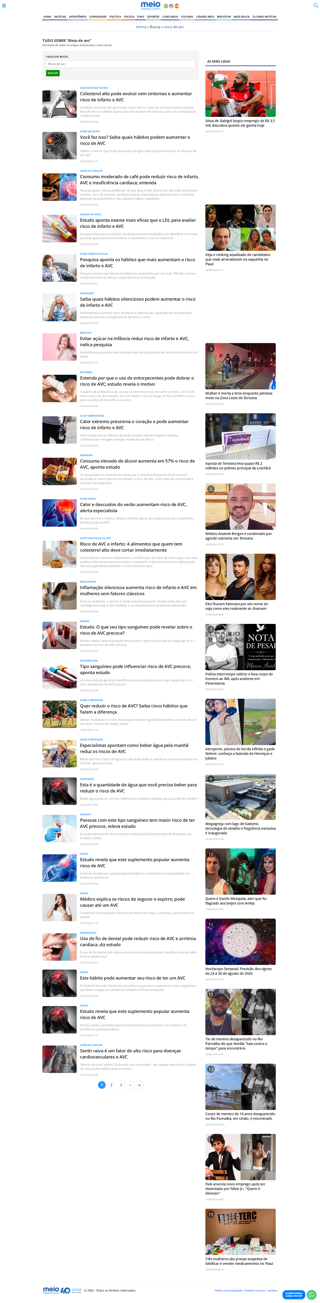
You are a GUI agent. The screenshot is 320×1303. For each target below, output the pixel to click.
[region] (240, 170)
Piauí (140, 16)
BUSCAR (53, 73)
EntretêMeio (77, 16)
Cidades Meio (205, 16)
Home (47, 16)
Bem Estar (224, 16)
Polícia (129, 16)
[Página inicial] (151, 5)
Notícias (60, 16)
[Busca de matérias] (316, 7)
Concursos (170, 16)
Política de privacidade (228, 1290)
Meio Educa (242, 16)
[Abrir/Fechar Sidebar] (4, 5)
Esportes (153, 16)
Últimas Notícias (264, 16)
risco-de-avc (174, 26)
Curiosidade (97, 16)
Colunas (187, 16)
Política (115, 16)
